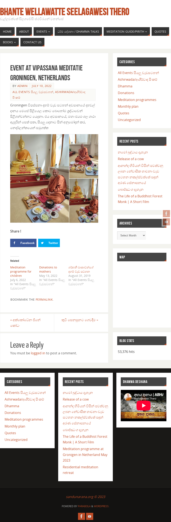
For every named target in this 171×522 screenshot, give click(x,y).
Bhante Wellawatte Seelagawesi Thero (64, 11)
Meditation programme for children (20, 271)
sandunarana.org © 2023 (85, 496)
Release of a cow (131, 159)
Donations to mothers (48, 269)
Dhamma (125, 86)
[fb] (166, 213)
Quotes (123, 113)
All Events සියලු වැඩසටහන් (33, 92)
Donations (126, 93)
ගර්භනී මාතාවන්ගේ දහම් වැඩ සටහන (81, 269)
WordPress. (101, 506)
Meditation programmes (137, 99)
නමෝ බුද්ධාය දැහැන (133, 152)
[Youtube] (166, 221)
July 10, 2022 (42, 86)
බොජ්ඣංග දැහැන (130, 189)
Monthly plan (128, 106)
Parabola (84, 506)
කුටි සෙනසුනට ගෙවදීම (80, 320)
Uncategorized (129, 119)
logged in (38, 353)
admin (22, 86)
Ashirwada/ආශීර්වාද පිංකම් (137, 79)
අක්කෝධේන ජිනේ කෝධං (25, 323)
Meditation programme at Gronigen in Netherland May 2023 (85, 454)
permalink (44, 299)
